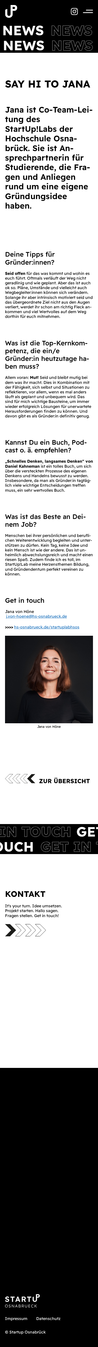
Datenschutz (48, 1318)
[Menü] (85, 11)
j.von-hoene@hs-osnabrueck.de (36, 616)
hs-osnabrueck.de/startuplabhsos (46, 626)
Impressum (16, 1318)
